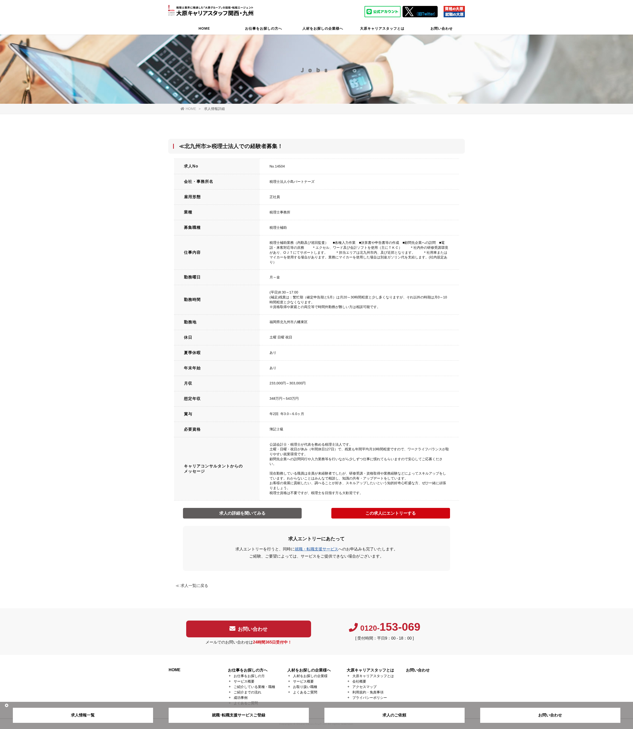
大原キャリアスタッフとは (382, 28)
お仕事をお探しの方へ (263, 28)
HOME (204, 28)
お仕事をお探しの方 (249, 676)
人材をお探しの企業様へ (322, 28)
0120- (390, 628)
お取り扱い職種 (305, 687)
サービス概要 (244, 681)
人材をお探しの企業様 (310, 676)
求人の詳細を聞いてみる (242, 513)
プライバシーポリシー (369, 698)
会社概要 (359, 681)
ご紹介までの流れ (247, 692)
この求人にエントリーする (390, 513)
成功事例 (241, 698)
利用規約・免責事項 (368, 692)
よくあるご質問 (305, 692)
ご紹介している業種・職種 (254, 687)
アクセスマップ (364, 687)
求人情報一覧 (83, 715)
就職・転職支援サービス (316, 549)
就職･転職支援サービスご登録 (238, 715)
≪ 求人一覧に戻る (192, 585)
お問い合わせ (441, 28)
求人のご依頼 (394, 715)
